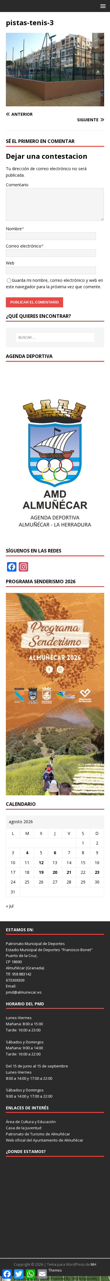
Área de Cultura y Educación (31, 1121)
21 (69, 872)
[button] (102, 5)
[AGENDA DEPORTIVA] (55, 538)
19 (41, 872)
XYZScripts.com (84, 1278)
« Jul (9, 906)
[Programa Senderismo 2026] (55, 792)
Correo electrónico (23, 246)
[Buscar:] (55, 337)
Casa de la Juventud (23, 1127)
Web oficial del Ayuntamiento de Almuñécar (44, 1140)
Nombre (14, 228)
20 (55, 872)
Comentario (17, 184)
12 (41, 862)
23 (97, 872)
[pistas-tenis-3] (55, 103)
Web (10, 263)
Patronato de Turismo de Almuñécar (38, 1134)
